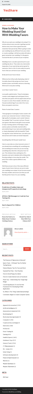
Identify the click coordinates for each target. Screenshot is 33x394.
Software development (9, 355)
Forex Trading (7, 331)
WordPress (12, 392)
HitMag (19, 392)
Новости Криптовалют (10, 358)
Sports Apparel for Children (11, 205)
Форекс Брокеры (8, 363)
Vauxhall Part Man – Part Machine (13, 271)
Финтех (5, 360)
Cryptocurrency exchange (10, 323)
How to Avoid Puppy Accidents (12, 274)
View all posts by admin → (21, 232)
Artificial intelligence (9, 308)
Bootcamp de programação (11, 317)
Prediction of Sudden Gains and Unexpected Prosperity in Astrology (14, 188)
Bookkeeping (7, 314)
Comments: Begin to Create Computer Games (16, 294)
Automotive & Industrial (10, 311)
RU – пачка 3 (7, 349)
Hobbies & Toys (7, 340)
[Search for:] (16, 249)
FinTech (5, 328)
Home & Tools (7, 343)
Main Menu (8, 19)
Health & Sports (7, 337)
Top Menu (6, 1)
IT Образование (8, 346)
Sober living (6, 352)
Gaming (5, 334)
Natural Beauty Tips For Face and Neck (14, 268)
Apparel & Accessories (8, 25)
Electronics (6, 325)
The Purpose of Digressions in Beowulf (14, 260)
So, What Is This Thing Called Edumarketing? (16, 291)
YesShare (10, 10)
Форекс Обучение (8, 366)
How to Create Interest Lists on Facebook (15, 276)
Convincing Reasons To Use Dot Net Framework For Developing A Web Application (13, 287)
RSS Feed (5, 377)
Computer (6, 320)
